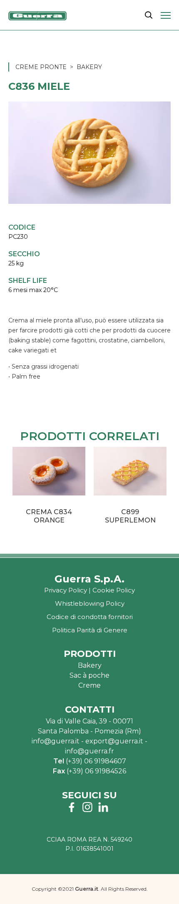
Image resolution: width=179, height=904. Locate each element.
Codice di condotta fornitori (90, 617)
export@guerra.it (114, 741)
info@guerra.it (56, 741)
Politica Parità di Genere (89, 630)
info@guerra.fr (89, 751)
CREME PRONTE (41, 67)
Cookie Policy (113, 590)
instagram (87, 807)
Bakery (89, 67)
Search (148, 15)
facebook (72, 807)
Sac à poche (89, 675)
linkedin (103, 807)
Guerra (37, 16)
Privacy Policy (65, 590)
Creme (89, 685)
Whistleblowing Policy (89, 603)
